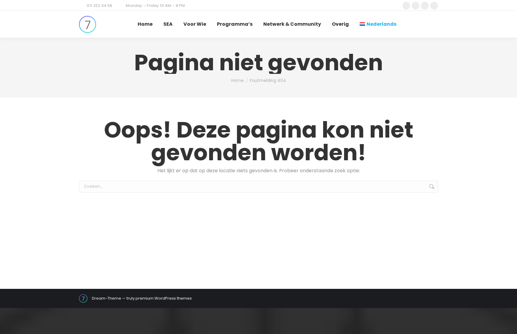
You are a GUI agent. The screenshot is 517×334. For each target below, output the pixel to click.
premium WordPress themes (164, 298)
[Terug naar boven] (508, 325)
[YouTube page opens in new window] (434, 6)
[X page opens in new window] (415, 6)
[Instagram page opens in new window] (425, 6)
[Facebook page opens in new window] (406, 6)
